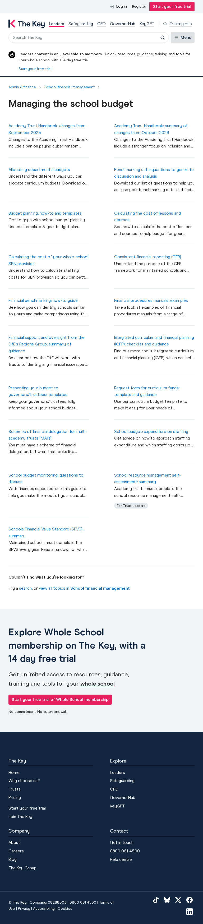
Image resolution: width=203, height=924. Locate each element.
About (14, 842)
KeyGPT (117, 805)
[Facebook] (189, 900)
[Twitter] (178, 900)
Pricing (14, 797)
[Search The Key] (162, 37)
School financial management (69, 87)
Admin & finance (22, 87)
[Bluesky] (167, 900)
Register (139, 6)
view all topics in (84, 588)
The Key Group (22, 867)
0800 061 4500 (125, 850)
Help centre (121, 859)
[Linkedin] (189, 911)
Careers (16, 850)
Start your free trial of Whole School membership (60, 699)
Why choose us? (24, 780)
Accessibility (44, 908)
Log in (121, 6)
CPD (114, 789)
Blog (12, 859)
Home (14, 772)
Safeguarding (122, 780)
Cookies (65, 908)
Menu (186, 37)
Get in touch (121, 842)
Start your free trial (172, 6)
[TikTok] (156, 900)
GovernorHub (122, 797)
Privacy (24, 908)
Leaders (117, 772)
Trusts (14, 789)
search (25, 588)
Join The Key (20, 816)
